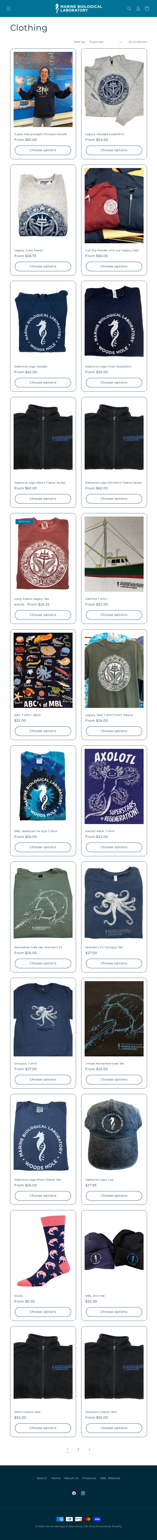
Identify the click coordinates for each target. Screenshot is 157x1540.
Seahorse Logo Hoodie (30, 366)
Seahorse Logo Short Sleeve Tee (37, 1179)
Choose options (42, 150)
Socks (18, 1296)
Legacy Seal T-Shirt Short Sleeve (109, 715)
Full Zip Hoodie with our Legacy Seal (112, 250)
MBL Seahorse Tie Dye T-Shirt (35, 831)
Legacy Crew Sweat (28, 250)
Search (42, 1478)
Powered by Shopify (109, 1526)
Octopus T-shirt (25, 1063)
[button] (8, 8)
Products (89, 1478)
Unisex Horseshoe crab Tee (104, 1063)
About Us (71, 1478)
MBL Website (110, 1478)
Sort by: (79, 42)
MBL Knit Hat (95, 1296)
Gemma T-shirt (96, 599)
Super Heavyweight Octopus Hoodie (40, 134)
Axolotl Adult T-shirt (100, 831)
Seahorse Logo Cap (99, 1179)
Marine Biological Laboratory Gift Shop (70, 1526)
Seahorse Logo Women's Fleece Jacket (113, 482)
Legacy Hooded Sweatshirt (104, 134)
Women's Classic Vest (101, 1412)
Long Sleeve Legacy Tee (31, 599)
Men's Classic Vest (27, 1412)
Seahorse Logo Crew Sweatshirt (108, 366)
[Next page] (89, 1449)
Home (56, 1478)
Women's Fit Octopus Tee (104, 947)
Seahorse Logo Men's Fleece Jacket (40, 482)
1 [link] (67, 1449)
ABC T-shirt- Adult (27, 715)
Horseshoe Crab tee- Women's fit (38, 947)
